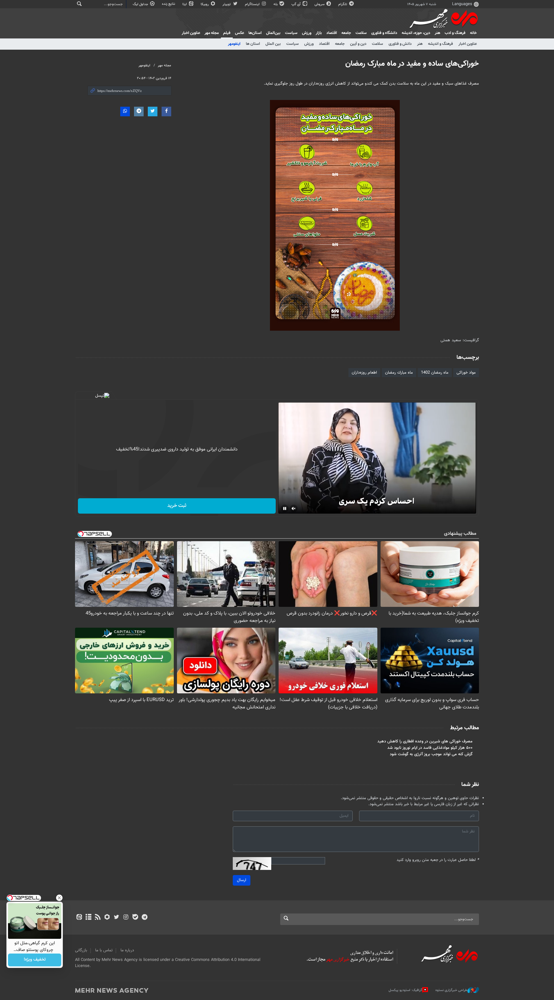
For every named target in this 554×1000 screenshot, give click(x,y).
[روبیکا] (107, 917)
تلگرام (343, 4)
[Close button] (59, 898)
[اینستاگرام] (126, 917)
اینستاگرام (253, 4)
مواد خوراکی (466, 372)
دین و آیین (358, 44)
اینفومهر (234, 44)
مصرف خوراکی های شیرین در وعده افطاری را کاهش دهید (425, 741)
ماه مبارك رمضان (399, 372)
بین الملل (273, 44)
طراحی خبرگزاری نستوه (451, 990)
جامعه (346, 33)
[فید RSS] (98, 917)
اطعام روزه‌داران (364, 372)
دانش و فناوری (400, 44)
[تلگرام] (144, 917)
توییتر (227, 4)
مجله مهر (212, 33)
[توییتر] (117, 917)
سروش (320, 4)
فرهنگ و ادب (455, 33)
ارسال (241, 880)
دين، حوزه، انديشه (416, 33)
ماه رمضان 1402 (435, 372)
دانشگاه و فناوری (384, 33)
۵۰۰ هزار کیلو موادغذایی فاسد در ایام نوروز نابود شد (430, 748)
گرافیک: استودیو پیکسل (405, 990)
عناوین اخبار (467, 44)
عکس (239, 33)
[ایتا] (79, 917)
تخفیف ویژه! (35, 959)
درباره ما (127, 950)
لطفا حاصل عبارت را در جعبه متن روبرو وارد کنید (438, 860)
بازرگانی (81, 950)
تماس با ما (104, 950)
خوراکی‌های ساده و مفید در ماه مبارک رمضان (412, 64)
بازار (319, 33)
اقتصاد (331, 33)
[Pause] (285, 508)
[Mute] (294, 508)
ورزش (306, 33)
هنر (437, 33)
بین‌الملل (273, 33)
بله (276, 4)
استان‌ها (255, 33)
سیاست (291, 33)
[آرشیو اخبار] (88, 917)
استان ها (253, 44)
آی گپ (296, 4)
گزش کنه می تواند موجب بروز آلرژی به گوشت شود (431, 754)
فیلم (227, 33)
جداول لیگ (141, 4)
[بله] (135, 917)
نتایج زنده (169, 4)
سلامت (361, 33)
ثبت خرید (176, 506)
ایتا (185, 4)
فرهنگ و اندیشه (440, 44)
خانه (473, 33)
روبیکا (205, 4)
